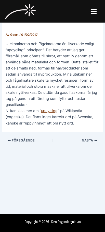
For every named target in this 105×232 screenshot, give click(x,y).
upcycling (49, 111)
